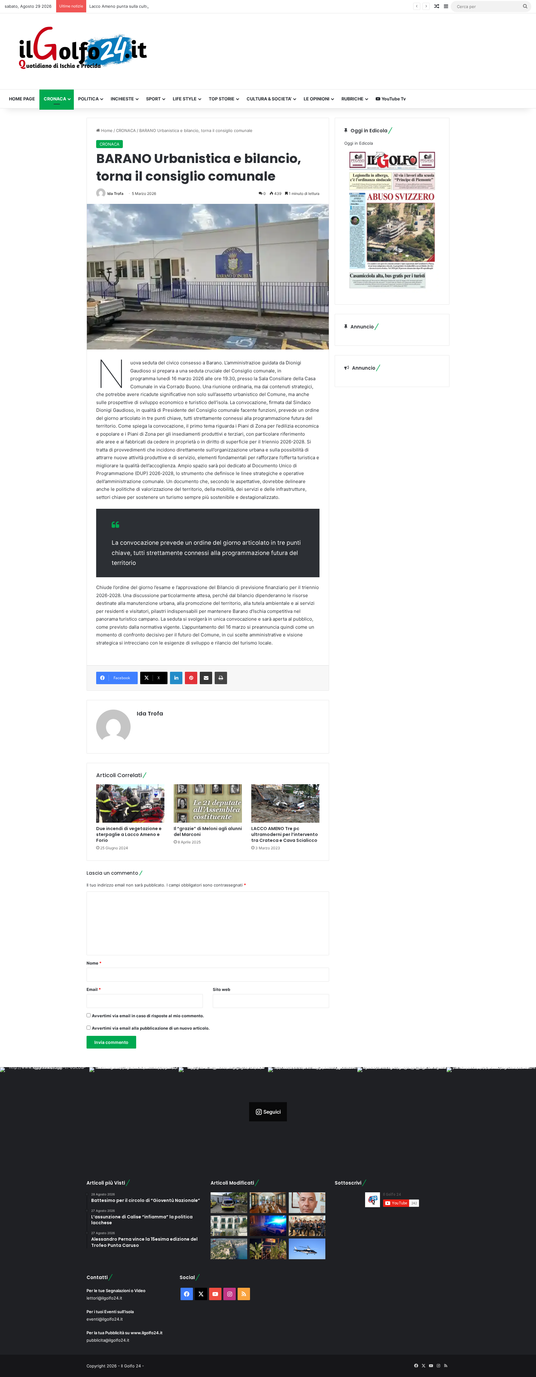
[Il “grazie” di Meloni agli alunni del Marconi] (208, 803)
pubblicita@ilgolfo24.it (108, 1340)
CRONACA (55, 98)
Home (106, 130)
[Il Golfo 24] (82, 51)
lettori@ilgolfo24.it (104, 1298)
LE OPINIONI (316, 98)
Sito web (221, 989)
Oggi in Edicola (358, 143)
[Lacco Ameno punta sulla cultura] (268, 1202)
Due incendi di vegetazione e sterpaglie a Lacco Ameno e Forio (129, 834)
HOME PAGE (22, 98)
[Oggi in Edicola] (392, 291)
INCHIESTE (122, 98)
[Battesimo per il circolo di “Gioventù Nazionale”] (307, 1226)
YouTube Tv (393, 98)
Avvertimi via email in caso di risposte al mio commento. (148, 1015)
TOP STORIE (221, 98)
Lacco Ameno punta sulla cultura (120, 6)
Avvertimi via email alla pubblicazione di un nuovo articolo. (151, 1028)
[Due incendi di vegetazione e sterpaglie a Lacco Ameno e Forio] (130, 803)
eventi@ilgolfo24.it (105, 1319)
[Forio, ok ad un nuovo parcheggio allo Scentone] (229, 1226)
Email (94, 989)
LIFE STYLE (185, 98)
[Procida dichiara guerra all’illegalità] (268, 1226)
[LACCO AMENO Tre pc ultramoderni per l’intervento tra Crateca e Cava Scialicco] (285, 803)
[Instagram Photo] (44, 1111)
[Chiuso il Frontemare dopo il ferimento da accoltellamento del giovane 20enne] (268, 1248)
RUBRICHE (353, 98)
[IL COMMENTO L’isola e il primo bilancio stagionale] (307, 1202)
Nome (94, 963)
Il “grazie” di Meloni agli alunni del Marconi (208, 831)
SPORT (153, 98)
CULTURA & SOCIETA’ (269, 98)
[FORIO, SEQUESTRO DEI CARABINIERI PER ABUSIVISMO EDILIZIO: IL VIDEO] (229, 1248)
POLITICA (88, 98)
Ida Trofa (115, 193)
